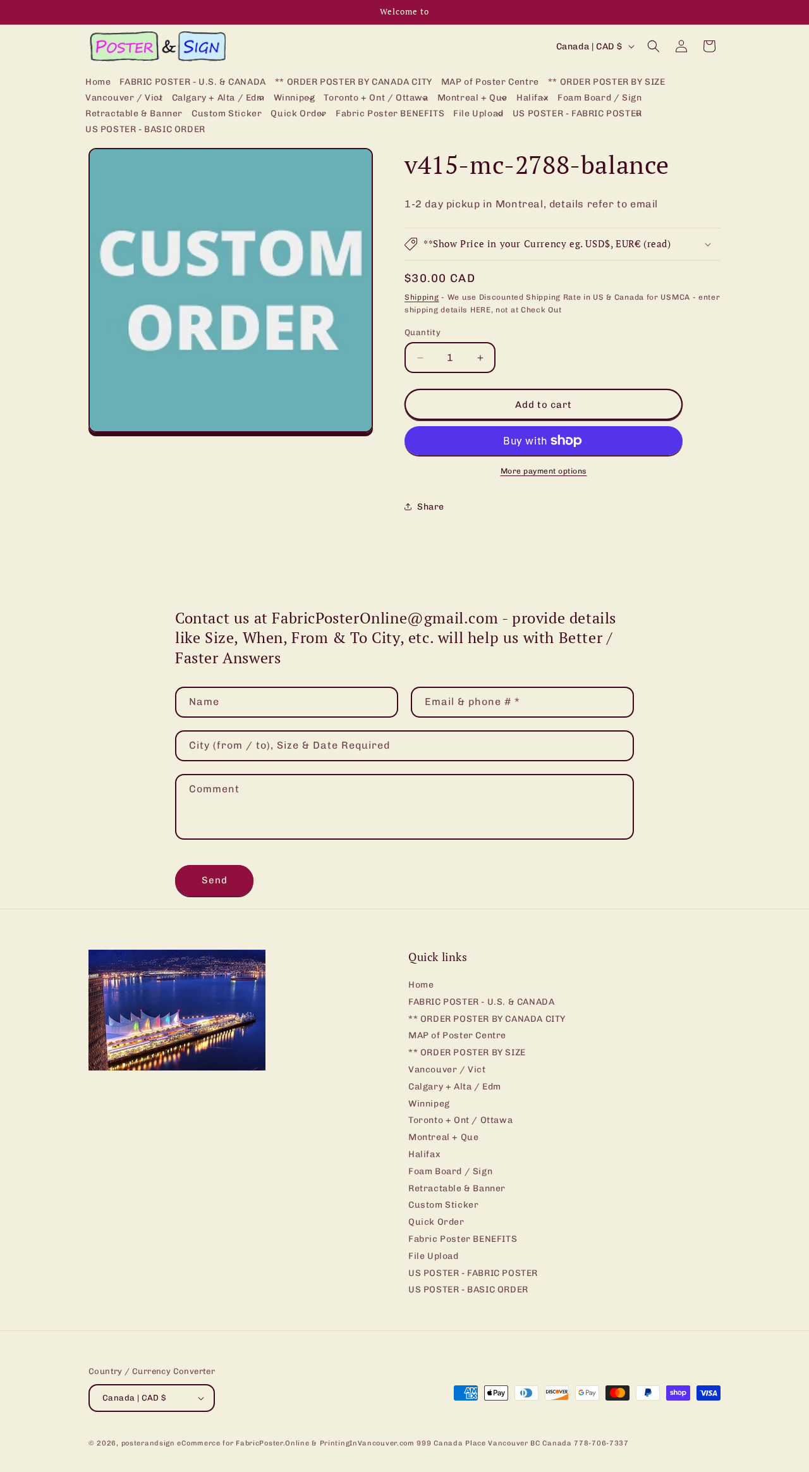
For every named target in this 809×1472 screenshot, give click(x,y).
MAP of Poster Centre (457, 1035)
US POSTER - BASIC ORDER (468, 1289)
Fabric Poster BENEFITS (462, 1239)
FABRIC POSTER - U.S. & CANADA (481, 1002)
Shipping (421, 297)
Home (421, 985)
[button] (124, 98)
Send (215, 880)
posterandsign (148, 1443)
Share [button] (430, 506)
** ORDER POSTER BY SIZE (467, 1052)
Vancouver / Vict (447, 1069)
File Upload (433, 1256)
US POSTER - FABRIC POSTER (473, 1273)
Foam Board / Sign (450, 1171)
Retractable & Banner (457, 1188)
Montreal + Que (443, 1137)
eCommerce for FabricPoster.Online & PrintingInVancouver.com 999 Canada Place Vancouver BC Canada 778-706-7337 (402, 1443)
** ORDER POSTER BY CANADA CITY (487, 1019)
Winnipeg (429, 1103)
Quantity (422, 332)
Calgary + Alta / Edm (454, 1086)
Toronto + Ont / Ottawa (460, 1120)
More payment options (544, 471)
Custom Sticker (443, 1204)
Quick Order (436, 1222)
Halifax (424, 1154)
